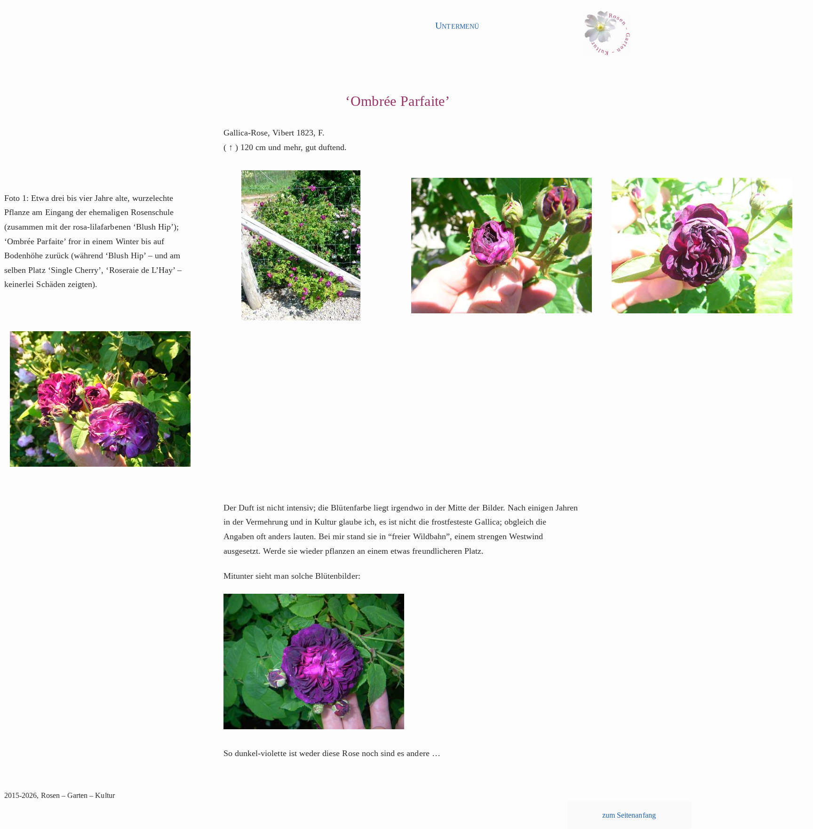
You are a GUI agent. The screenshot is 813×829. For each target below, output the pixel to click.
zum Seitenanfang (629, 815)
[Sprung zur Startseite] (607, 36)
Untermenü (456, 25)
